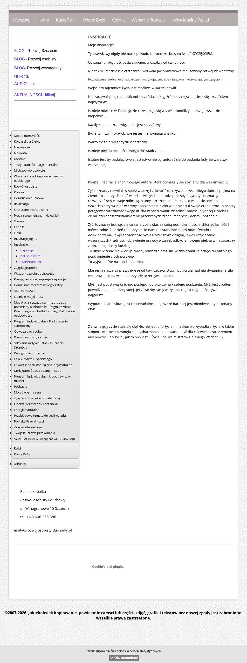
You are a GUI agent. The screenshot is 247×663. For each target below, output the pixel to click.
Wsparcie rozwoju (148, 20)
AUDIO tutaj (24, 84)
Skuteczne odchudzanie (31, 209)
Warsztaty (21, 20)
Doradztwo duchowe (29, 198)
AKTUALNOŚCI (28, 95)
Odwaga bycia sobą (28, 331)
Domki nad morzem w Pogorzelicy (38, 285)
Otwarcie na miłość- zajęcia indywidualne (43, 365)
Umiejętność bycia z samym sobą (37, 370)
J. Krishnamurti (30, 262)
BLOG (19, 50)
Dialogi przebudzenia (29, 353)
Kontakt (20, 159)
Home (43, 20)
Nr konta (21, 76)
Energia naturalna (26, 410)
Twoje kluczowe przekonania (34, 433)
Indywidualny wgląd (190, 20)
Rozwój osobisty (25, 186)
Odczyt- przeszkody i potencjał (36, 404)
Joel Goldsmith (30, 256)
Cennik (118, 20)
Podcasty (20, 386)
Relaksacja (21, 204)
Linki (17, 233)
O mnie (19, 221)
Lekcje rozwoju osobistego (33, 359)
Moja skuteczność (27, 135)
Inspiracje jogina (25, 238)
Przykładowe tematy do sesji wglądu (40, 415)
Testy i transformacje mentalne (36, 164)
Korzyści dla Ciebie (27, 141)
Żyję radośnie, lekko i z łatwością (37, 398)
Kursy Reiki (65, 20)
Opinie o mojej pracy (28, 296)
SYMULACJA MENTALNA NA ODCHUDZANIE (45, 439)
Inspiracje (27, 250)
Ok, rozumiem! (125, 658)
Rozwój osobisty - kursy (31, 337)
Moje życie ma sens (27, 392)
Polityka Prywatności (29, 421)
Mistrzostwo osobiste (29, 170)
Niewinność (22, 147)
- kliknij (49, 95)
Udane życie (94, 20)
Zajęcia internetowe (28, 427)
